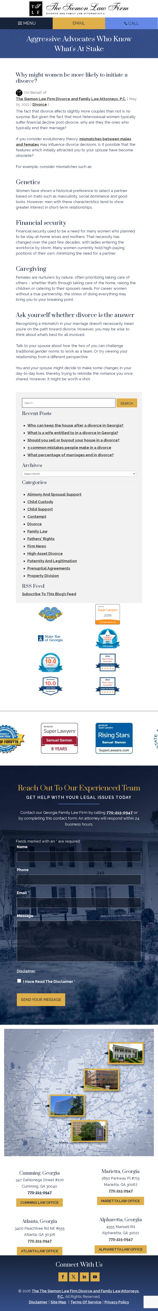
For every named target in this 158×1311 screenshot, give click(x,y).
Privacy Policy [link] (117, 1302)
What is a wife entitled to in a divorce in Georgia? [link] (72, 433)
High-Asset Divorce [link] (45, 553)
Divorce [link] (40, 104)
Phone (23, 870)
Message (25, 916)
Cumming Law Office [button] (39, 1203)
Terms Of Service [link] (85, 1302)
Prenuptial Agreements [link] (48, 568)
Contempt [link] (36, 516)
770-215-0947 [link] (119, 812)
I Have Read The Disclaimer (49, 981)
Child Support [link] (40, 509)
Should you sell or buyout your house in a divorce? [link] (73, 440)
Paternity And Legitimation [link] (52, 561)
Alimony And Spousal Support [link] (54, 494)
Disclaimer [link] (38, 1302)
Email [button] (79, 23)
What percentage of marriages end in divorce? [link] (70, 455)
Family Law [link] (37, 531)
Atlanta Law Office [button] (39, 1251)
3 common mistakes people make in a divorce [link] (69, 447)
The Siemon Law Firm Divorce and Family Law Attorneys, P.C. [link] (71, 99)
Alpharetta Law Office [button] (121, 1249)
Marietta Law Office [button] (120, 1201)
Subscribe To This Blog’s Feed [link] (49, 594)
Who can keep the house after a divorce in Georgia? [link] (75, 425)
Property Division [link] (43, 576)
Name (22, 847)
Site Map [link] (58, 1302)
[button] (26, 22)
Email (23, 893)
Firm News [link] (36, 546)
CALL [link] (133, 23)
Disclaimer (26, 971)
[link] (79, 8)
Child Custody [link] (40, 502)
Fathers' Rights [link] (41, 539)
